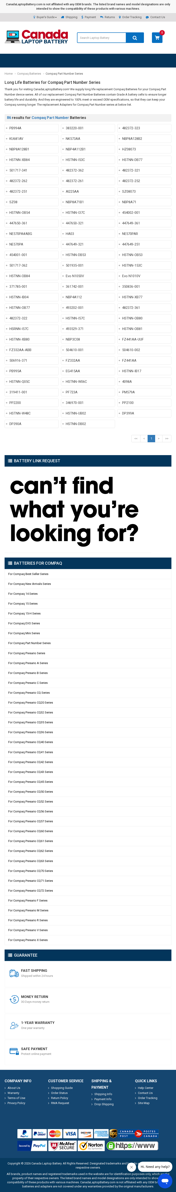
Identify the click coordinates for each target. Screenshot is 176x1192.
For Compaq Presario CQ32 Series (30, 712)
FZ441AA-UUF (133, 339)
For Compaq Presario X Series (28, 940)
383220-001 (75, 128)
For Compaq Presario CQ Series (29, 692)
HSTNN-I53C (75, 160)
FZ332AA (73, 360)
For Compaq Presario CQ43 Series (30, 772)
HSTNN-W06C (76, 382)
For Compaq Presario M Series (28, 910)
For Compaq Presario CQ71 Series (30, 880)
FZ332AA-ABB (20, 350)
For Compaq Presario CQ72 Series (30, 890)
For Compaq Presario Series (26, 653)
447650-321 (75, 223)
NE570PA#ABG (20, 234)
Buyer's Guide (46, 17)
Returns (110, 17)
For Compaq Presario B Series (28, 673)
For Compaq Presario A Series (28, 663)
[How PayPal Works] (32, 1146)
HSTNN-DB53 (76, 255)
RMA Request (60, 1103)
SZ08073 (129, 191)
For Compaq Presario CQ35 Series (30, 722)
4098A (127, 382)
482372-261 (75, 181)
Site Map (144, 1103)
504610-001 (75, 350)
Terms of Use (16, 1098)
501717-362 (18, 265)
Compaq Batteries (29, 73)
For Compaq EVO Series (24, 623)
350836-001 (131, 287)
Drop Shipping (104, 1104)
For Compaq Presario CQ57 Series (30, 821)
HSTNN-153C (132, 265)
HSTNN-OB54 (19, 213)
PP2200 (15, 403)
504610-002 (131, 350)
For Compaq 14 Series (23, 593)
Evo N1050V (75, 276)
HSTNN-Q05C (19, 382)
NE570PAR (130, 234)
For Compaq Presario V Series (28, 930)
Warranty (13, 1093)
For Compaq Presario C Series (28, 683)
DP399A (128, 413)
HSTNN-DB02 (76, 424)
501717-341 (18, 170)
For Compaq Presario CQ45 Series (30, 781)
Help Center (145, 1088)
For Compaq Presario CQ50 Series (30, 791)
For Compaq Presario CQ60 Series (30, 831)
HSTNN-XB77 (132, 297)
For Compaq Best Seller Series (28, 574)
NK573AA (73, 139)
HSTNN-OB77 (19, 308)
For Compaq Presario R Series (28, 920)
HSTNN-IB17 (131, 371)
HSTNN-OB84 (19, 276)
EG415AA (73, 371)
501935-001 (75, 265)
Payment (90, 17)
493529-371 (75, 329)
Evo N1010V (131, 276)
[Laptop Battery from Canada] (36, 42)
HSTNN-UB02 (76, 413)
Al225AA (72, 191)
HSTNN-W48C (20, 413)
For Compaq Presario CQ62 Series (30, 851)
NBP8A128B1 (19, 149)
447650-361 (18, 223)
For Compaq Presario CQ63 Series (30, 861)
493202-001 (75, 308)
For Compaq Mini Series (24, 633)
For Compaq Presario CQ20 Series (30, 702)
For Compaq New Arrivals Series (29, 584)
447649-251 (131, 244)
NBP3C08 (73, 339)
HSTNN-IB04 (18, 297)
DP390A (15, 424)
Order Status (59, 1093)
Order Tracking (132, 17)
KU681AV (16, 139)
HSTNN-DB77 (132, 160)
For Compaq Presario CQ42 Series (30, 762)
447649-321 (75, 244)
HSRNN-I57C (19, 329)
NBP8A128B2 (132, 139)
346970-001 (75, 403)
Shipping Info (103, 1094)
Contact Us (157, 17)
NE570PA (16, 244)
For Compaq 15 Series (23, 603)
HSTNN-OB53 (132, 255)
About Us (14, 1088)
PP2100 (128, 403)
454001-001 (18, 255)
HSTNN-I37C (75, 213)
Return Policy (59, 1098)
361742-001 (75, 287)
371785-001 (18, 287)
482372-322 (18, 318)
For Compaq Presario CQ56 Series (30, 811)
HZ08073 (129, 149)
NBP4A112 (74, 297)
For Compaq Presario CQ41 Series (30, 752)
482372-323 (131, 128)
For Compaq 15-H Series (24, 613)
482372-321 (131, 170)
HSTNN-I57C (75, 318)
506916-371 (18, 360)
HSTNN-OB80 (132, 318)
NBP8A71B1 (75, 202)
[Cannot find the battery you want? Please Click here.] (88, 510)
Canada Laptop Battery (46, 1163)
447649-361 (131, 223)
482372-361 (131, 308)
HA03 (70, 234)
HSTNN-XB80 (19, 339)
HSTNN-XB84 (19, 160)
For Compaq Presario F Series (27, 900)
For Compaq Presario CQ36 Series (30, 732)
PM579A (128, 392)
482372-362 (75, 170)
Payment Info (103, 1099)
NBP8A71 (129, 202)
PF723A (71, 392)
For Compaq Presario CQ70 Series (30, 871)
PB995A (15, 371)
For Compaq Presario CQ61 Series (30, 841)
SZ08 (13, 202)
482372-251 (18, 191)
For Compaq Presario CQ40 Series (30, 742)
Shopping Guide (62, 1088)
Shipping (71, 17)
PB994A (15, 128)
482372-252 (131, 181)
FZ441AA (129, 360)
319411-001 (18, 392)
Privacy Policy (16, 1103)
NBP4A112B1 (76, 149)
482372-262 (18, 181)
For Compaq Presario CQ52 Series (30, 801)
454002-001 (131, 213)
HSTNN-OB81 (132, 329)
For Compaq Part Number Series (29, 643)
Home (9, 73)
